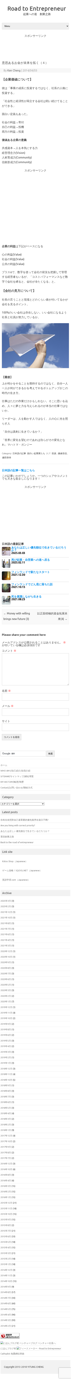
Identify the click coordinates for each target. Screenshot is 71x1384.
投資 (54, 453)
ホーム (4, 765)
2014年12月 (6, 1270)
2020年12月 (6, 951)
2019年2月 (6, 1057)
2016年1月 (6, 1197)
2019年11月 (6, 1012)
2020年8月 (6, 968)
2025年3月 (6, 901)
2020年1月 (6, 1001)
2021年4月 (6, 940)
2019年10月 (6, 1018)
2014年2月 (6, 1326)
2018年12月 (6, 1068)
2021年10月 (6, 917)
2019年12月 (6, 1007)
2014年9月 (6, 1286)
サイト (6, 721)
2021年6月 (6, 934)
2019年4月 (6, 1046)
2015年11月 (6, 1208)
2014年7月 (6, 1298)
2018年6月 (6, 1102)
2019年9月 (6, 1024)
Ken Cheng (13, 70)
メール (8, 705)
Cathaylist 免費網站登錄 (12, 1353)
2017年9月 (6, 1147)
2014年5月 (6, 1309)
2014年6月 (6, 1303)
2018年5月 (6, 1108)
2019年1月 (6, 1063)
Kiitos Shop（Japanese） (15, 861)
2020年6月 (6, 979)
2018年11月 (6, 1074)
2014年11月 (6, 1275)
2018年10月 (6, 1080)
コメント (9, 650)
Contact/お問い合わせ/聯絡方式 (16, 787)
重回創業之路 (7, 836)
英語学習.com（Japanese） (16, 880)
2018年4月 (6, 1113)
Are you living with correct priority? (18, 825)
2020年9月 (6, 962)
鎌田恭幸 (6, 457)
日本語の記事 (19, 453)
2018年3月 (6, 1119)
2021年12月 (6, 912)
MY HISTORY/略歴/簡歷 (12, 782)
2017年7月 (6, 1158)
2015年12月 (6, 1203)
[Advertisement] (35, 45)
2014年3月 (6, 1320)
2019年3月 (6, 1052)
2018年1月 (6, 1130)
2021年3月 (6, 945)
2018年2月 (6, 1124)
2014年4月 (6, 1314)
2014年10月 (6, 1281)
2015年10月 (6, 1214)
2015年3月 (6, 1253)
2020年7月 (6, 973)
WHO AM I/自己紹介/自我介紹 (15, 770)
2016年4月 (6, 1180)
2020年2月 (6, 996)
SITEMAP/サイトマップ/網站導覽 (17, 776)
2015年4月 (6, 1247)
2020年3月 (6, 990)
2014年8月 (6, 1292)
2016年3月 (6, 1186)
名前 (6, 690)
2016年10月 (6, 1169)
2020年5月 (6, 984)
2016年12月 (6, 1163)
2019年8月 (6, 1029)
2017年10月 (6, 1141)
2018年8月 (6, 1091)
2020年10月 (6, 957)
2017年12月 (6, 1135)
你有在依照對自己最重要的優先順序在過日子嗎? (24, 820)
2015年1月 (6, 1264)
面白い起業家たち (36, 453)
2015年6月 (6, 1236)
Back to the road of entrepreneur (17, 842)
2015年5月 (6, 1242)
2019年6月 (6, 1035)
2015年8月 (6, 1225)
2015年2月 (6, 1258)
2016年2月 (6, 1191)
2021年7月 (6, 929)
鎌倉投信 (62, 453)
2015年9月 (6, 1219)
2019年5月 (6, 1040)
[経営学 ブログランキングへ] (10, 1339)
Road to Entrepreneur (36, 8)
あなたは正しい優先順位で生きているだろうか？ (25, 831)
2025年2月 (6, 906)
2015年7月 (6, 1230)
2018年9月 (6, 1085)
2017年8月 (6, 1152)
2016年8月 (6, 1175)
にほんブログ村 (8, 1348)
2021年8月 (6, 923)
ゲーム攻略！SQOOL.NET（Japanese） (22, 870)
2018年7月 (6, 1096)
